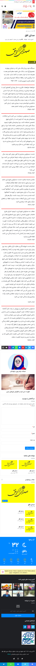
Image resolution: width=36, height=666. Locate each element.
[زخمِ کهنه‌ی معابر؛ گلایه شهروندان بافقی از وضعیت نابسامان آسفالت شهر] (29, 593)
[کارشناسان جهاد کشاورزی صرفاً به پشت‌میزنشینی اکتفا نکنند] (29, 586)
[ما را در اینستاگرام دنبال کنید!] (3, 572)
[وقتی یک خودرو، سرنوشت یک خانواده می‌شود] (18, 586)
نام (34, 427)
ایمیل (33, 433)
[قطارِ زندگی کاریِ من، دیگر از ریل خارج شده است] (18, 593)
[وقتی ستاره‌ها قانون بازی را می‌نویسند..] (6, 586)
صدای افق (28, 31)
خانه (32, 31)
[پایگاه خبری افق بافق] (27, 6)
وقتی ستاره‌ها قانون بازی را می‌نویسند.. (22, 2)
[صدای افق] (27, 464)
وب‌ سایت (32, 440)
